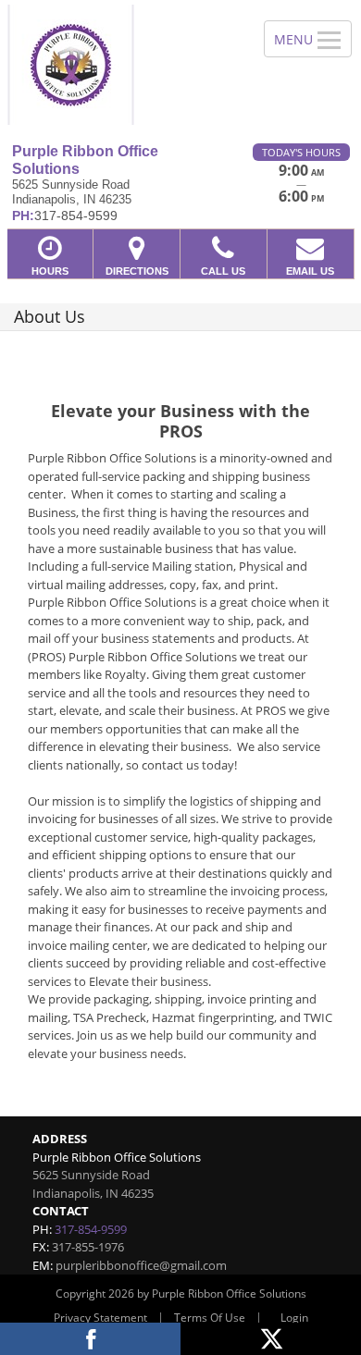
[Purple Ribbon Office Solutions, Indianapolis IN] (121, 65)
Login (294, 1317)
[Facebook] (90, 1339)
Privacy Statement (100, 1317)
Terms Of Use (209, 1317)
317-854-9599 (91, 1229)
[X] (270, 1339)
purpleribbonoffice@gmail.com (141, 1265)
